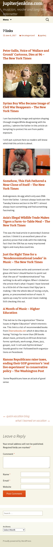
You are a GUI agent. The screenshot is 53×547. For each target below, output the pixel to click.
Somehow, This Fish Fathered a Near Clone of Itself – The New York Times (24, 184)
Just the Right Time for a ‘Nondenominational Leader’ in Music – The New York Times (24, 258)
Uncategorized (28, 35)
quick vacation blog (16, 416)
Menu (6, 19)
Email (6, 480)
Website (7, 486)
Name (6, 474)
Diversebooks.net (17, 330)
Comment (9, 453)
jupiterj (43, 35)
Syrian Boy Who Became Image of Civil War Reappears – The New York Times (26, 107)
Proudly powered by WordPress (17, 541)
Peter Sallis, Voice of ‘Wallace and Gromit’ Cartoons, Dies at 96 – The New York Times (26, 54)
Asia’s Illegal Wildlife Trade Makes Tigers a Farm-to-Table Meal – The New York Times (26, 221)
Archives (7, 526)
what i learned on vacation (32, 420)
